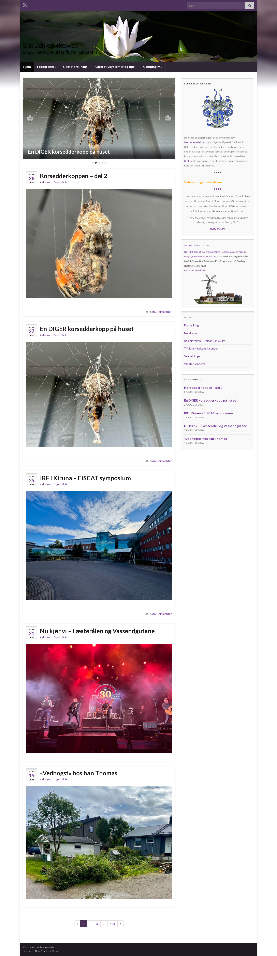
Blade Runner (217, 228)
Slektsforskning (75, 66)
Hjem (27, 66)
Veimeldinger (192, 356)
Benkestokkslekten (194, 142)
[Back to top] (268, 947)
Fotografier (46, 66)
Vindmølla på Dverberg (196, 245)
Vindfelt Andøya (194, 364)
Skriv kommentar (161, 311)
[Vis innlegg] (99, 118)
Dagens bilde (60, 182)
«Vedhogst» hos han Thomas (78, 773)
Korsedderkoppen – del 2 (73, 175)
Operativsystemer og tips (115, 66)
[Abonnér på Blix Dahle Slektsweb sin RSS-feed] (25, 4)
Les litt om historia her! (195, 270)
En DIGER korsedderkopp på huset (69, 151)
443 (112, 923)
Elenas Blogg (192, 325)
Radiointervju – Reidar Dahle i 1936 (206, 340)
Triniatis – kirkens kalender (201, 348)
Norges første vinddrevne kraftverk (201, 256)
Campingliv (152, 66)
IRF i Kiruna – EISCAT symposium (85, 478)
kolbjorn (47, 182)
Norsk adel (191, 333)
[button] (30, 118)
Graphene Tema (49, 951)
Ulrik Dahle (190, 160)
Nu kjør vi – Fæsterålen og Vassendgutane (97, 630)
